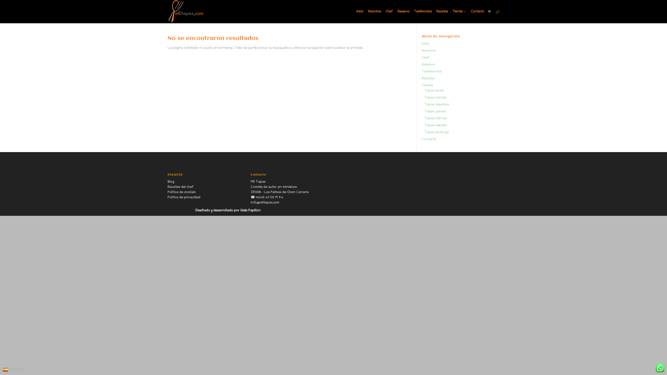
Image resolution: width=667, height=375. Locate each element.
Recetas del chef (181, 187)
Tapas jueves (435, 112)
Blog (171, 182)
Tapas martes (435, 98)
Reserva (403, 12)
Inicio (360, 12)
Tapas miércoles (436, 105)
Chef (389, 12)
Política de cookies (182, 192)
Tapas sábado (435, 125)
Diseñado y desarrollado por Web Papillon (228, 210)
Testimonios (423, 12)
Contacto (477, 12)
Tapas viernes (435, 118)
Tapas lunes (434, 91)
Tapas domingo (436, 132)
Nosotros (374, 12)
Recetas (442, 12)
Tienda (457, 12)
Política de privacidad (184, 197)
